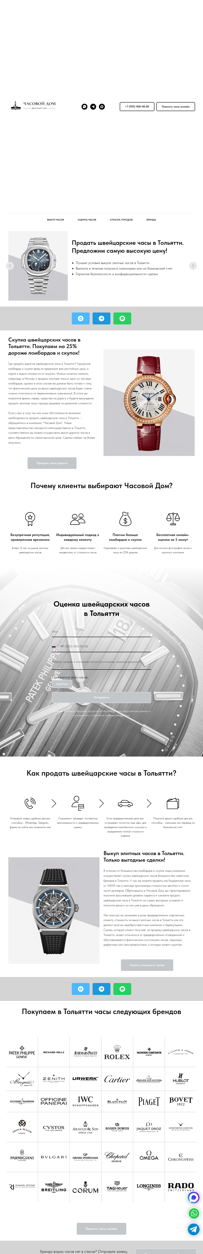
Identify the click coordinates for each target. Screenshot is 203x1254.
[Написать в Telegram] (101, 318)
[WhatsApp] (84, 107)
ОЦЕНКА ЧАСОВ (87, 219)
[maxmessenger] (102, 107)
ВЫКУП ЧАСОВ (55, 219)
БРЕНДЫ (151, 219)
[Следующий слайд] (193, 266)
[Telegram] (93, 107)
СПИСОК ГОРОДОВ (121, 219)
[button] (175, 106)
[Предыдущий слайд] (10, 266)
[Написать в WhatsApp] (122, 318)
